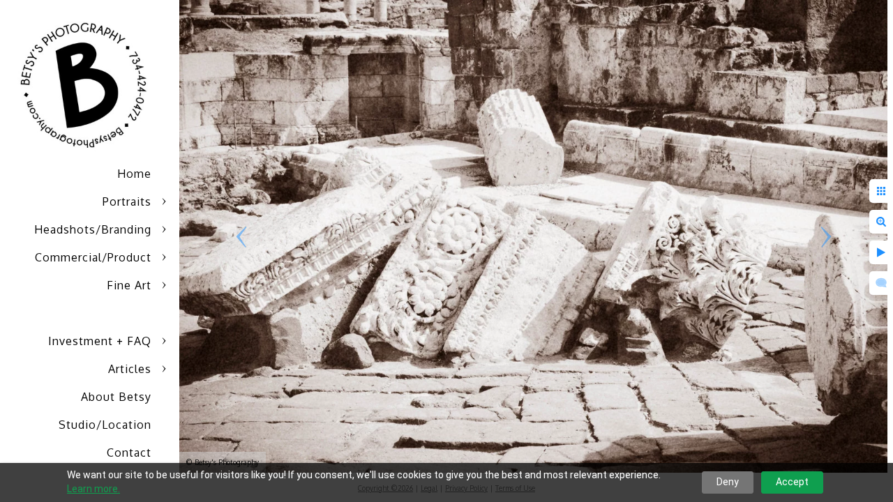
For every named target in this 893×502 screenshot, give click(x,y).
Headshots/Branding (92, 229)
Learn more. (93, 488)
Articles (129, 369)
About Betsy (116, 397)
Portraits (127, 201)
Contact (129, 452)
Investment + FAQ (99, 341)
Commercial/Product (93, 257)
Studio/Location (105, 425)
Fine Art (129, 285)
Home (134, 174)
